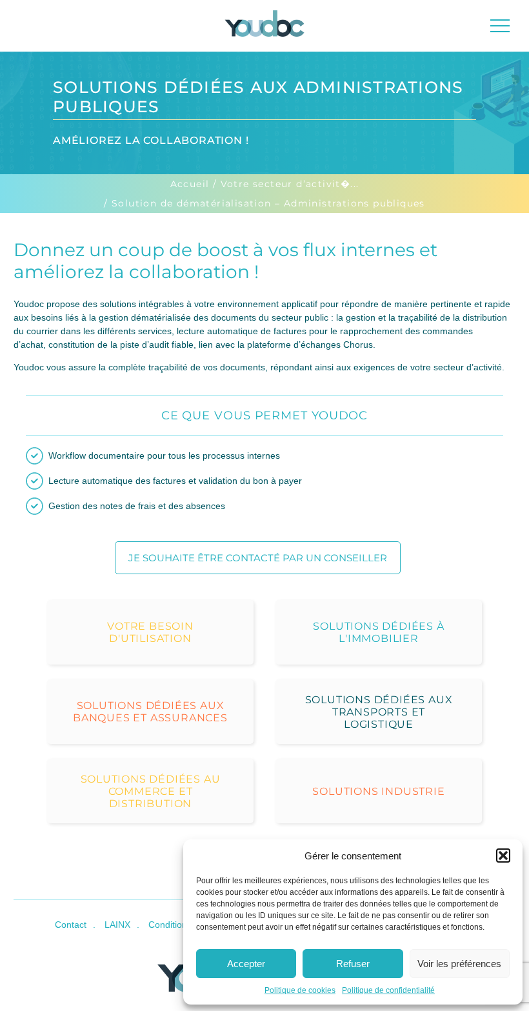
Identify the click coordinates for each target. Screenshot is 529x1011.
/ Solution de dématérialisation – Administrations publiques (264, 203)
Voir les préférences (459, 963)
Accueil (190, 184)
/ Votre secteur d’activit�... (286, 184)
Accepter (246, 963)
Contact (70, 924)
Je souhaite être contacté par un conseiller (257, 558)
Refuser (353, 963)
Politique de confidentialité (388, 990)
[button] (503, 855)
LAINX (117, 924)
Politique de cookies (299, 990)
